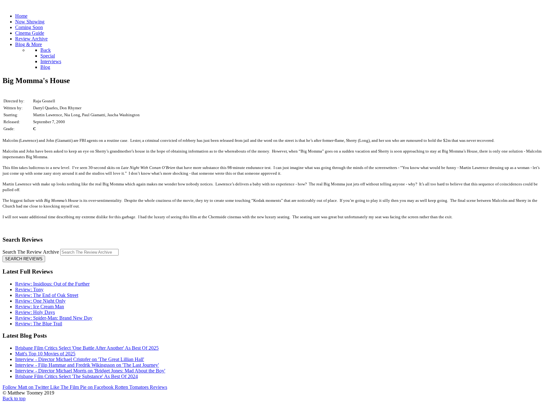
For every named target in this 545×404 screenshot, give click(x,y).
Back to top (14, 398)
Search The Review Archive (31, 252)
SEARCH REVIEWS (24, 258)
